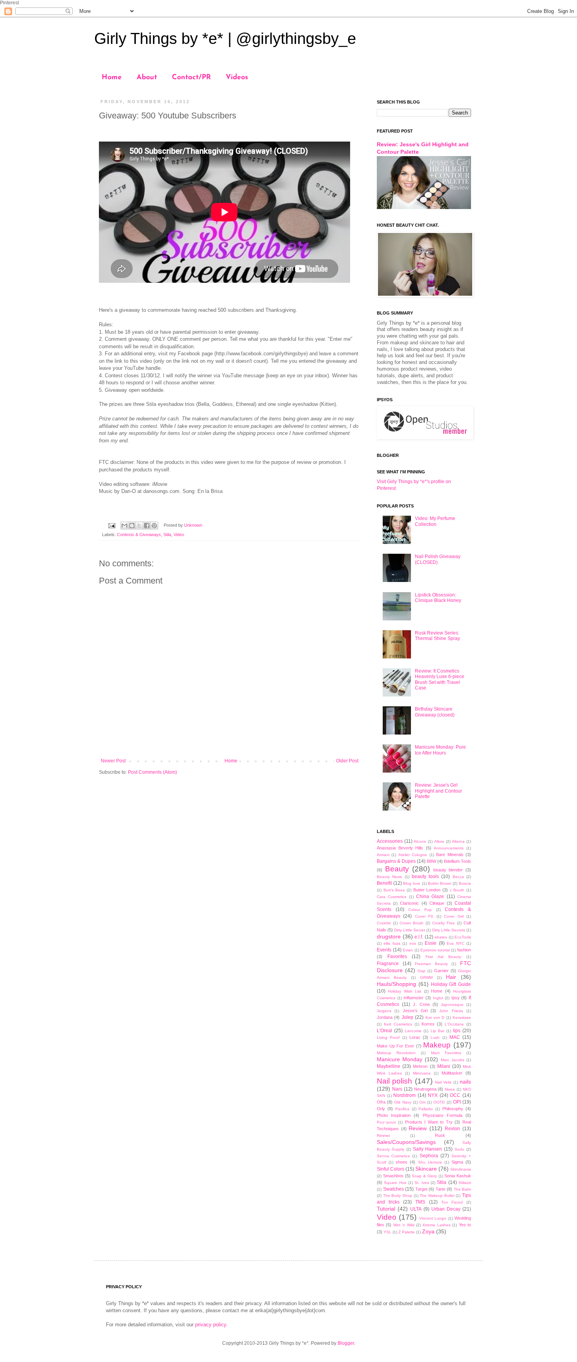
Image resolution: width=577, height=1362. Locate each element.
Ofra (381, 1102)
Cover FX (424, 916)
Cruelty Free (443, 923)
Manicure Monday (399, 1059)
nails (465, 1081)
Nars (397, 1089)
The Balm (462, 1189)
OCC (455, 1095)
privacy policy (210, 1324)
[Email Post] (111, 525)
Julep (407, 1017)
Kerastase (462, 1017)
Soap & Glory (424, 1176)
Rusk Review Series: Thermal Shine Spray (437, 635)
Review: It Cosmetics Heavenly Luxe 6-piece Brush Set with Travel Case (439, 679)
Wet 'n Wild (403, 1225)
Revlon (452, 1128)
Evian (408, 950)
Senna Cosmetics (393, 1156)
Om (422, 1102)
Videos (237, 77)
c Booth (457, 890)
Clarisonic (409, 903)
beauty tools (425, 876)
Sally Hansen (427, 1149)
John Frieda (451, 1011)
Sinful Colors (390, 1169)
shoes (401, 1162)
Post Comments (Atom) (152, 772)
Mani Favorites (446, 1053)
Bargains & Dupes (396, 861)
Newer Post (113, 761)
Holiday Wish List (404, 991)
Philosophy (452, 1108)
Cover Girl (453, 916)
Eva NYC (455, 943)
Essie (430, 943)
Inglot (438, 998)
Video (178, 534)
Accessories (390, 841)
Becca (458, 877)
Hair (451, 977)
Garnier (441, 970)
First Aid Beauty (443, 957)
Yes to (465, 1224)
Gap (421, 971)
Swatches (393, 1189)
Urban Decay (445, 1209)
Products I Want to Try (429, 1122)
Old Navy (402, 1102)
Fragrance (388, 963)
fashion (464, 949)
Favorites (397, 956)
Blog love (411, 883)
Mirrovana (422, 1073)
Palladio (425, 1109)
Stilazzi (464, 1182)
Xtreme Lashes (436, 1225)
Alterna (458, 841)
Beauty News (389, 877)
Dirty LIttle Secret (409, 930)
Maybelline (388, 1066)
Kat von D (435, 1017)
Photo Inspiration (394, 1115)
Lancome (413, 1031)
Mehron (420, 1066)
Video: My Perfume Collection (435, 521)
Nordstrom (404, 1095)
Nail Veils (443, 1082)
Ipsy (455, 997)
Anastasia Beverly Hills (400, 848)
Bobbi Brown (439, 883)
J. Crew (421, 1004)
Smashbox (393, 1175)
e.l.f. (418, 937)
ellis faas (391, 943)
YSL (387, 1232)
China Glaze (430, 896)
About (147, 77)
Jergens (384, 1011)
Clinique (436, 903)
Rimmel (383, 1135)
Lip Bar (437, 1031)
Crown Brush (412, 923)
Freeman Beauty (431, 964)
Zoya (428, 1231)
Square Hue (395, 1182)
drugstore (389, 936)
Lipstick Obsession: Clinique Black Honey (438, 597)
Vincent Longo (432, 1218)
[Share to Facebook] (147, 525)
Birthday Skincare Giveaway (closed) (435, 711)
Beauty (397, 869)
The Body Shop (397, 1195)
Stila (167, 534)
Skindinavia (460, 1169)
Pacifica (402, 1109)
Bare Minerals (449, 854)
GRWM (426, 977)
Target (421, 1189)
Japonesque (452, 1004)
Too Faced (452, 1202)
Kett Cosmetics (398, 1024)
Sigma (457, 1162)
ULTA (416, 1209)
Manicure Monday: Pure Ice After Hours (440, 749)
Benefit (384, 883)
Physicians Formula (442, 1115)
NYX (433, 1095)
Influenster (414, 997)
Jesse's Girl (415, 1010)
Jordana (385, 1017)
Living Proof (388, 1037)
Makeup (437, 1045)
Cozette (384, 923)
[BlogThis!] (132, 525)
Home (112, 77)
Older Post (347, 761)
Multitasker (452, 1073)
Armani (383, 855)
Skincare (426, 1169)
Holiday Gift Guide (451, 984)
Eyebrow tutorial (435, 950)
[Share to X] (139, 525)
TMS (420, 1202)
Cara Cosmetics (391, 897)
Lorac (414, 1037)
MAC (454, 1037)
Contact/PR (191, 77)
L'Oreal (384, 1030)
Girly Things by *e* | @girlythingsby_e (225, 38)
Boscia (465, 883)
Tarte (441, 1189)
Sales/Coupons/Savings (406, 1142)
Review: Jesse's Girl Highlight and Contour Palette (438, 790)
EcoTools (463, 937)
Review (418, 1128)
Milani (443, 1066)
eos (412, 943)
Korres (428, 1024)
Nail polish (394, 1081)
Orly (381, 1108)
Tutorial (386, 1209)
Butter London (427, 889)
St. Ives (421, 1182)
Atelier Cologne (412, 855)
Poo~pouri (386, 1122)
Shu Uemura (430, 1162)
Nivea (450, 1089)
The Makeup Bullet (437, 1195)
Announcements (449, 848)
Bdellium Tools (457, 861)
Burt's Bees (394, 890)
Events (384, 950)
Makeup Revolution (396, 1053)
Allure (439, 841)
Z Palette (406, 1232)
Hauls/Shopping (396, 984)
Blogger (346, 1343)
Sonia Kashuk (457, 1175)
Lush (435, 1037)
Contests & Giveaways (139, 534)
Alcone (420, 841)
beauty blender (448, 869)
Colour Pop (420, 909)
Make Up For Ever (395, 1046)
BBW (431, 861)
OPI (457, 1102)
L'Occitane (454, 1024)
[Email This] (124, 525)
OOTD (439, 1102)
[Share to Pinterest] (154, 525)
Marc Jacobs (452, 1060)
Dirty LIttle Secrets (448, 930)
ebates (441, 937)
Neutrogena (425, 1089)
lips (456, 1030)
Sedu (459, 1149)
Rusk (440, 1135)
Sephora (429, 1155)
